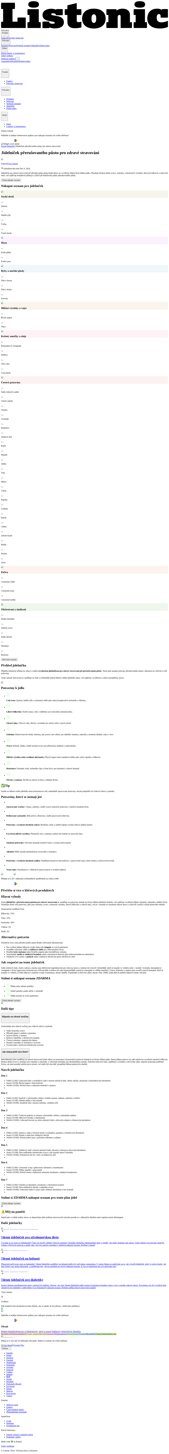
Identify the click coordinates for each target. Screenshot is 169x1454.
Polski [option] (8, 1355)
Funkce (4, 38)
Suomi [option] (9, 1379)
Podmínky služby (13, 1437)
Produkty (5, 45)
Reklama (10, 1423)
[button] (4, 66)
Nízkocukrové (61, 1334)
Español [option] (9, 1360)
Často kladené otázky (15, 1409)
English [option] (9, 1353)
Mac (28, 61)
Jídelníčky (35, 45)
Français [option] (9, 1370)
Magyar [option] (9, 1391)
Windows (23, 61)
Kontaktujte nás (12, 1426)
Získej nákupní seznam (11, 180)
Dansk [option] (9, 1389)
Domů (3, 146)
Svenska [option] (9, 1367)
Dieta (3, 53)
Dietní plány (45, 45)
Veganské (82, 1334)
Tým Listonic (12, 164)
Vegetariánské (72, 1334)
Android (4, 61)
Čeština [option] (9, 1372)
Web (17, 61)
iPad (13, 61)
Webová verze (12, 1405)
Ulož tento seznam (9, 660)
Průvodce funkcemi (15, 38)
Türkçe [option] (9, 1396)
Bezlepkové (6, 1334)
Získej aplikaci (7, 56)
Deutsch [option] (9, 1358)
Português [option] (10, 1365)
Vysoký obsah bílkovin (35, 1334)
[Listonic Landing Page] (84, 28)
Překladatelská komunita (16, 1412)
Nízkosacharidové (18, 1334)
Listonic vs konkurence (15, 53)
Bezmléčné (91, 1334)
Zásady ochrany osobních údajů (19, 1435)
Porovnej (12, 45)
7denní (98, 1334)
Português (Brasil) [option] (13, 1384)
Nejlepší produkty (23, 45)
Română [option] (9, 1381)
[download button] (7, 141)
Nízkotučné (50, 1334)
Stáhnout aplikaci (8, 59)
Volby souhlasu (7, 1446)
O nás (8, 1421)
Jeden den (112, 1334)
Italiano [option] (9, 1374)
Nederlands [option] (11, 1362)
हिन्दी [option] (8, 1377)
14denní (104, 1334)
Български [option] (11, 1393)
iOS (9, 61)
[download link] (6, 1345)
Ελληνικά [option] (10, 1386)
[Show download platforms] (17, 58)
